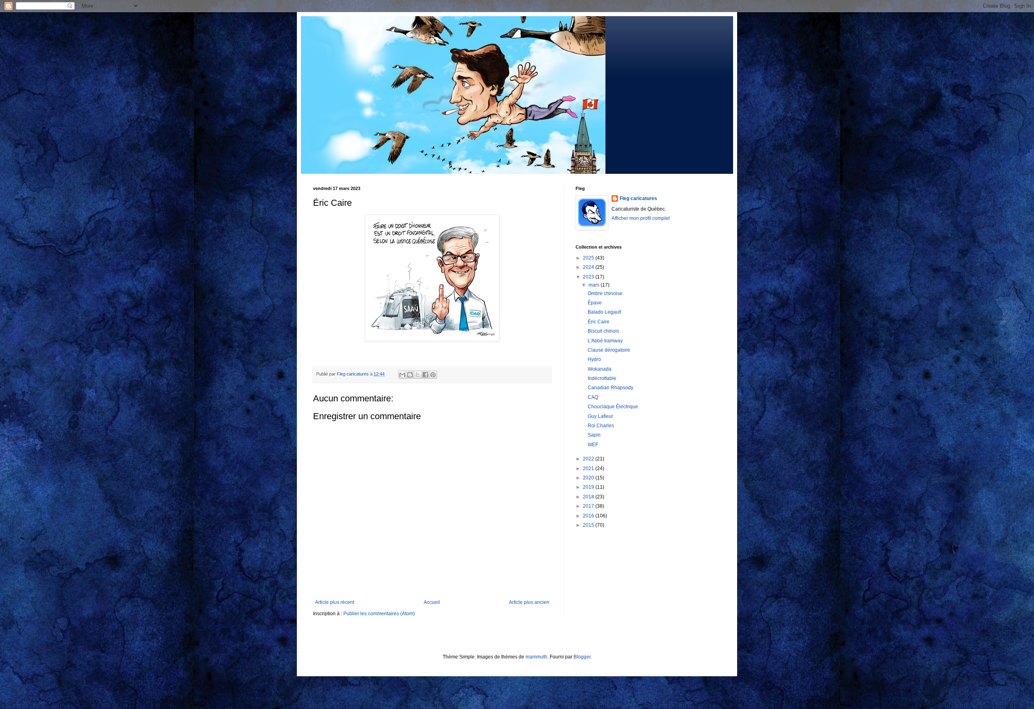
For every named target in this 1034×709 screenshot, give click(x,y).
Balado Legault (604, 312)
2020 (589, 478)
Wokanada (600, 369)
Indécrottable (602, 378)
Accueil (432, 602)
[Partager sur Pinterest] (433, 375)
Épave (595, 303)
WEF (593, 444)
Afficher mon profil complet (641, 218)
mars (594, 285)
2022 (589, 459)
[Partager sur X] (418, 375)
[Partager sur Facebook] (425, 375)
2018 (589, 497)
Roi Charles (601, 425)
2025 (589, 258)
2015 (589, 525)
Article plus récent (334, 602)
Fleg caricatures (638, 198)
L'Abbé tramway (605, 341)
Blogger (582, 657)
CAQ (593, 397)
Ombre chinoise (605, 293)
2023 (589, 277)
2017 (589, 506)
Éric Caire (598, 322)
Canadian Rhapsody (610, 387)
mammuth (536, 657)
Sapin (594, 435)
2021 (589, 468)
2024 (589, 267)
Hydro (594, 359)
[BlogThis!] (410, 375)
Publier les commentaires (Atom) (379, 613)
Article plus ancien (529, 602)
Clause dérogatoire (609, 350)
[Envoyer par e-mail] (402, 375)
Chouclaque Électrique (613, 406)
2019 (589, 487)
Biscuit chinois (603, 331)
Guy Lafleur (600, 416)
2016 (589, 516)
